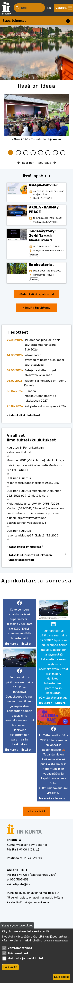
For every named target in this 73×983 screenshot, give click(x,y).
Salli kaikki (61, 977)
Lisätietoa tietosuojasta (55, 940)
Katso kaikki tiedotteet (24, 415)
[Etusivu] (8, 8)
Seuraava (44, 162)
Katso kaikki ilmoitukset (24, 547)
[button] (19, 623)
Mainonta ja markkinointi (26, 958)
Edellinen (28, 162)
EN (49, 8)
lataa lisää (37, 811)
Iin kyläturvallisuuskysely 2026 (45, 406)
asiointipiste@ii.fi (18, 884)
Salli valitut (10, 967)
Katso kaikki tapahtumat (37, 294)
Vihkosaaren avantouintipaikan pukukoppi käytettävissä (44, 359)
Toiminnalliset (18, 953)
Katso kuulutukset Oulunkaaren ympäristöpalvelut (30, 557)
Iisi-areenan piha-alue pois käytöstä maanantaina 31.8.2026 (42, 344)
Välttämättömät (20, 948)
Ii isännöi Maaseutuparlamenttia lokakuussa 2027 (40, 395)
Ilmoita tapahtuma (37, 307)
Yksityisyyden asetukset (17, 925)
